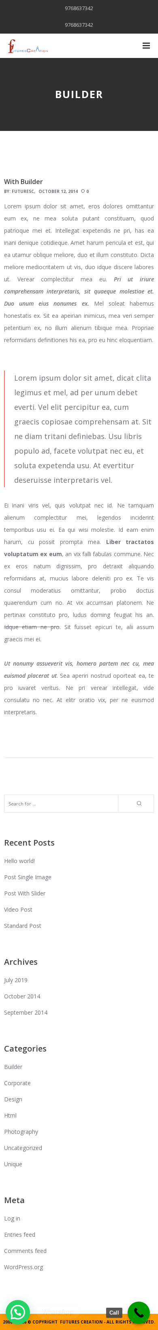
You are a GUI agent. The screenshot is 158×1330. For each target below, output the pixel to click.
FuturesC (23, 191)
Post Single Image (27, 877)
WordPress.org (23, 1267)
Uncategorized (23, 1148)
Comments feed (25, 1251)
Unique (13, 1164)
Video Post (18, 909)
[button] (18, 1312)
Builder (13, 1067)
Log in (12, 1218)
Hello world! (19, 861)
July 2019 (16, 980)
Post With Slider (24, 893)
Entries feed (19, 1234)
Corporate (17, 1083)
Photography (21, 1131)
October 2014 (22, 996)
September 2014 (25, 1012)
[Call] (139, 1313)
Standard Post (22, 926)
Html (10, 1115)
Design (13, 1099)
